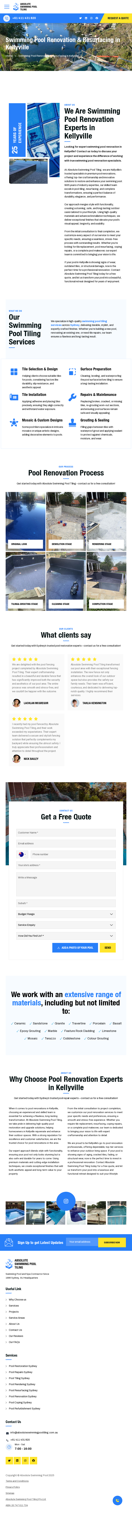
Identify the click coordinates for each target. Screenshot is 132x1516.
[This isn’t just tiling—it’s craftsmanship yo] (96, 1213)
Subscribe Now (112, 1242)
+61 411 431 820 (24, 18)
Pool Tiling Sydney (19, 1378)
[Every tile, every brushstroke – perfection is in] (55, 1213)
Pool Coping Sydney (20, 1402)
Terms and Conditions (17, 1481)
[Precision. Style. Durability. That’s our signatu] (76, 1213)
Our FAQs (14, 1342)
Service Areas (17, 1317)
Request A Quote (118, 18)
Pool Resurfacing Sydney (23, 1390)
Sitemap (10, 1493)
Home (9, 55)
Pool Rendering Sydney (22, 1384)
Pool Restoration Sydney (23, 1366)
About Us (14, 1324)
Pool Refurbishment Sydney (24, 1408)
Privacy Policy (13, 1487)
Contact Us (15, 1330)
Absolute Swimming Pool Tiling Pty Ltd (26, 1499)
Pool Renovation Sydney (23, 1396)
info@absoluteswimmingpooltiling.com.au (34, 1432)
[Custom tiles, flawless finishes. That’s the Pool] (15, 1213)
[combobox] (22, 854)
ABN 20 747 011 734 (17, 1505)
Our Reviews (16, 1336)
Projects (14, 1311)
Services (14, 1305)
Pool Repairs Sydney (20, 1372)
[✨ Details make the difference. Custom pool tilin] (117, 1213)
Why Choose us (17, 1299)
